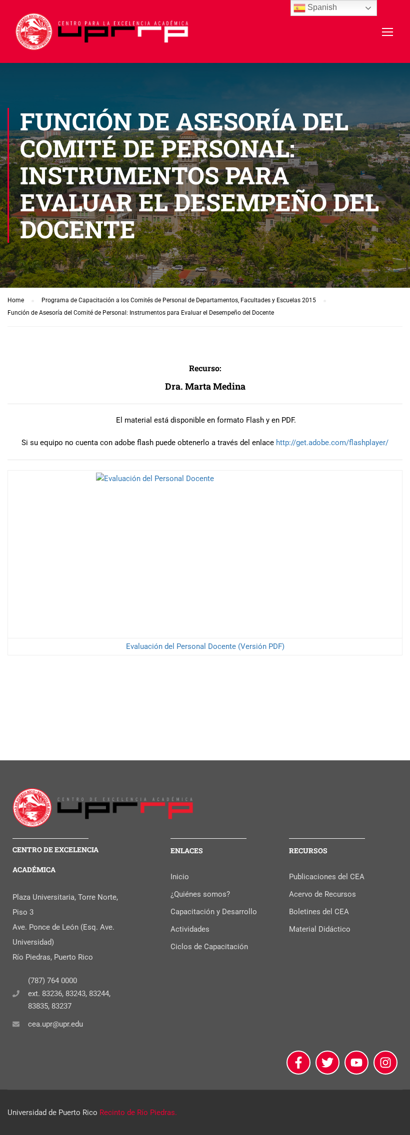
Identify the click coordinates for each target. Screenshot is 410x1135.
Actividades (190, 929)
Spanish (321, 7)
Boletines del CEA (319, 911)
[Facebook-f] (298, 1063)
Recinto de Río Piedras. (138, 1112)
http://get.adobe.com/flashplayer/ (332, 442)
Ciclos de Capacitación (209, 946)
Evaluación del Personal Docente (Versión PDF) (205, 646)
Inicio (179, 876)
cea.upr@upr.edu (55, 1024)
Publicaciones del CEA (326, 876)
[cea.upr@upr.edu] (16, 1024)
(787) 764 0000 (52, 980)
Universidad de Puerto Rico (53, 1112)
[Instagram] (386, 1063)
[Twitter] (328, 1063)
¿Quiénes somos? (200, 894)
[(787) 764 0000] (16, 993)
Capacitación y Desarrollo (213, 911)
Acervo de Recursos (322, 894)
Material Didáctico (319, 929)
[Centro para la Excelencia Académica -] (102, 36)
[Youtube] (356, 1063)
